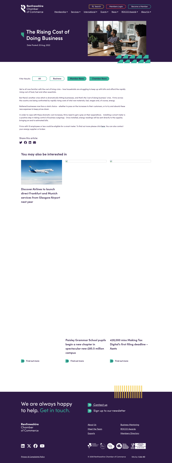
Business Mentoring (130, 424)
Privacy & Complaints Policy (33, 456)
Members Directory (130, 433)
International (89, 11)
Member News (77, 78)
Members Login (116, 6)
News (114, 11)
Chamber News (99, 78)
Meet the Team (95, 429)
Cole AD (141, 456)
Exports (91, 433)
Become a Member (139, 6)
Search (97, 6)
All (39, 78)
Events (104, 11)
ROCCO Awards (129, 11)
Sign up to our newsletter (109, 410)
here (103, 126)
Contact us (100, 404)
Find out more (32, 360)
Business (57, 78)
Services (75, 11)
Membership (60, 11)
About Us (145, 11)
